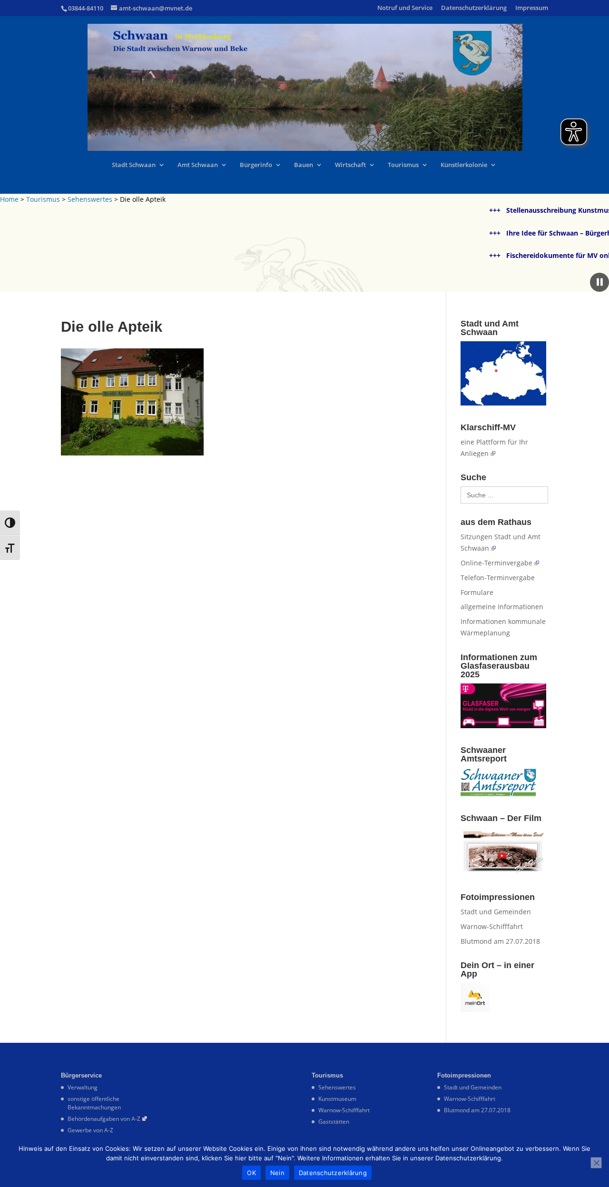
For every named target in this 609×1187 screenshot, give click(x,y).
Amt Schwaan (197, 165)
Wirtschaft (350, 165)
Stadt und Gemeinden (496, 911)
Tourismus (403, 165)
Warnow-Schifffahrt (492, 926)
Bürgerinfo (256, 165)
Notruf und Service (404, 8)
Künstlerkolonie (464, 165)
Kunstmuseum (337, 1099)
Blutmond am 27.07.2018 (500, 941)
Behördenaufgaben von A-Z (104, 1119)
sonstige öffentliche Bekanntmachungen (94, 1103)
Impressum (531, 8)
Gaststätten (333, 1122)
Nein (277, 1173)
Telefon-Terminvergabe (498, 577)
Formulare (477, 592)
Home (9, 199)
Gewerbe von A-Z (90, 1130)
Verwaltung (83, 1087)
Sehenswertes (90, 199)
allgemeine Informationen (502, 606)
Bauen (303, 165)
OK (251, 1173)
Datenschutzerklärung (474, 8)
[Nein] (596, 1162)
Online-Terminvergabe (496, 562)
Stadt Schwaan (134, 165)
